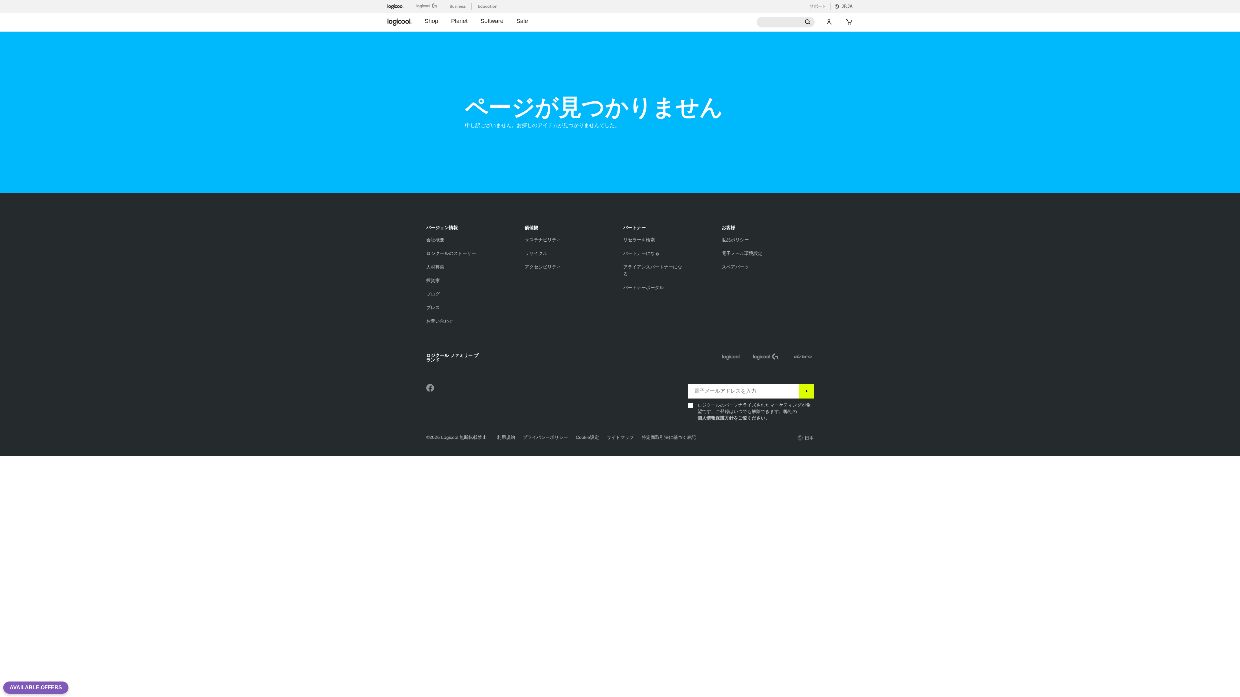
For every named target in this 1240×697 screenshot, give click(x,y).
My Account (829, 22)
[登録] (806, 391)
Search (786, 22)
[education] (488, 6)
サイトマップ (620, 437)
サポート (818, 6)
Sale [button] (522, 21)
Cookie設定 (587, 437)
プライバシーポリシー (545, 437)
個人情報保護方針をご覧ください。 (734, 417)
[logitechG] (428, 5)
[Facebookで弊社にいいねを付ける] (430, 388)
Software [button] (491, 21)
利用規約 (506, 437)
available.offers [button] (36, 687)
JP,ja (847, 6)
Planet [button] (459, 21)
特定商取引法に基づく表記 (669, 437)
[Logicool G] (766, 357)
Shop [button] (431, 21)
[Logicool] (731, 357)
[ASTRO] (803, 357)
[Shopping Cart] (848, 22)
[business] (458, 6)
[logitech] (399, 6)
